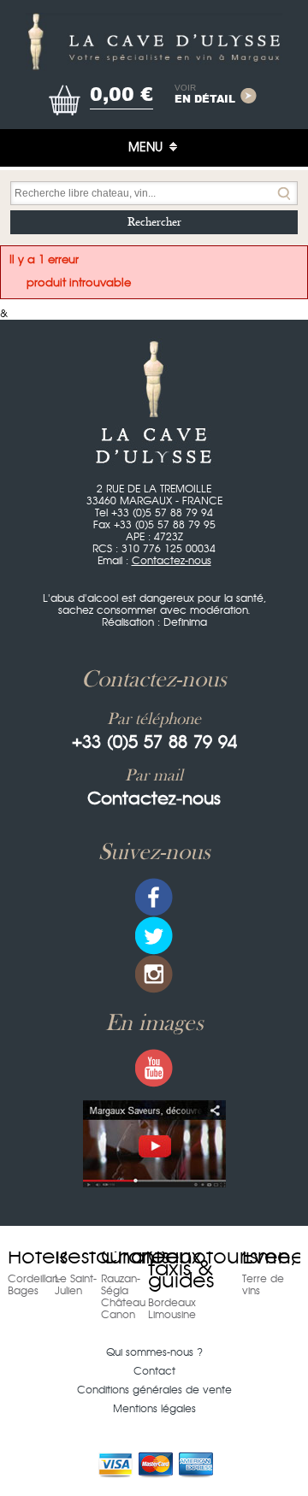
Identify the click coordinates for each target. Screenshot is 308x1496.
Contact (154, 1371)
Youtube (154, 1068)
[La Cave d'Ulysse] (154, 42)
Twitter (154, 935)
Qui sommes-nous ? (154, 1352)
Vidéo (154, 1143)
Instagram (154, 974)
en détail (205, 95)
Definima (185, 622)
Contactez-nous (171, 561)
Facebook (154, 897)
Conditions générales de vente (154, 1390)
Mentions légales (154, 1409)
